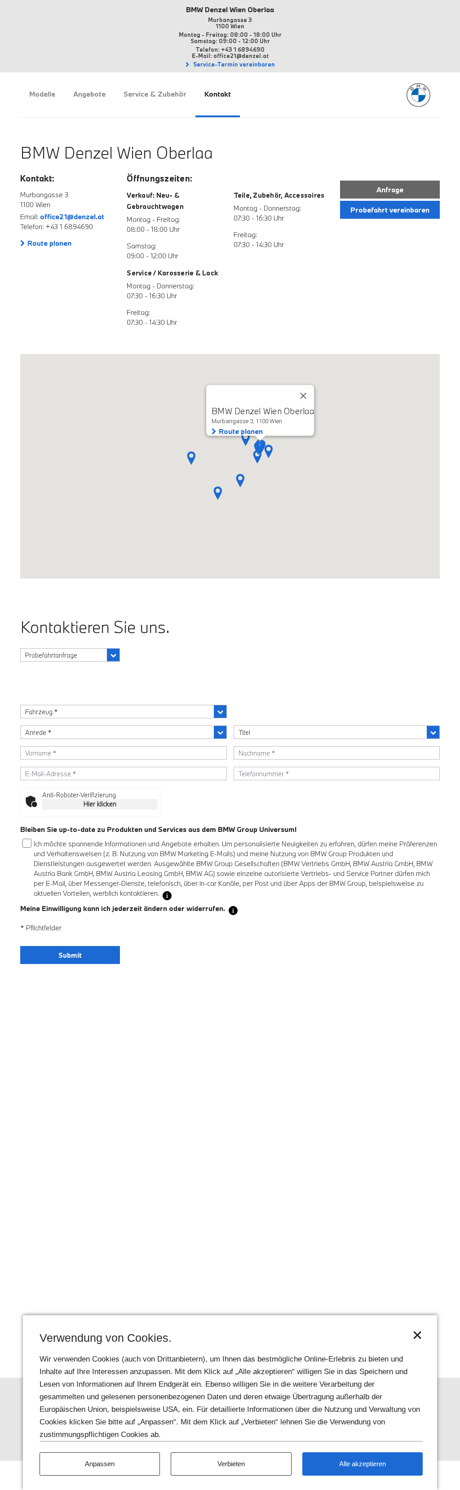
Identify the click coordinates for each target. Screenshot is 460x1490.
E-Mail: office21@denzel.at (230, 55)
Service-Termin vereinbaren (233, 64)
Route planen (49, 243)
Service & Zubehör (155, 93)
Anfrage (389, 189)
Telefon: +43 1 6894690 (230, 49)
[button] (245, 439)
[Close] (303, 396)
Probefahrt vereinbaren (389, 209)
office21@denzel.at (72, 216)
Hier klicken (100, 804)
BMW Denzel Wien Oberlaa (230, 9)
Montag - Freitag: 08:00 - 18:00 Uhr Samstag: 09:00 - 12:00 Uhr (230, 37)
